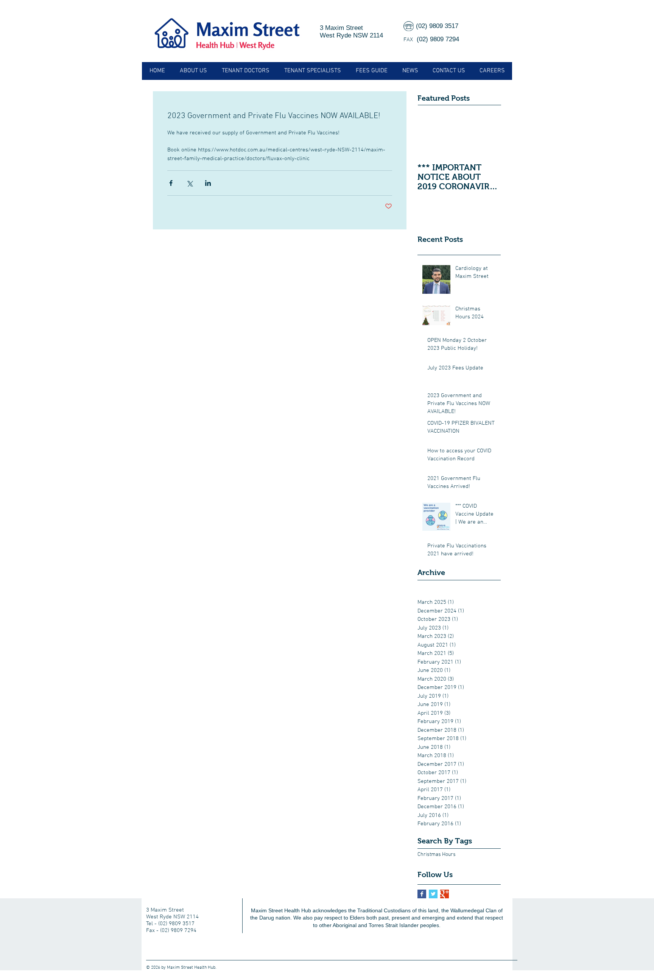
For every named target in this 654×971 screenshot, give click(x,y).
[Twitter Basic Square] (433, 894)
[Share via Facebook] (170, 183)
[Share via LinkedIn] (208, 183)
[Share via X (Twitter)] (189, 183)
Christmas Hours (436, 854)
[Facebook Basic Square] (421, 894)
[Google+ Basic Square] (444, 894)
